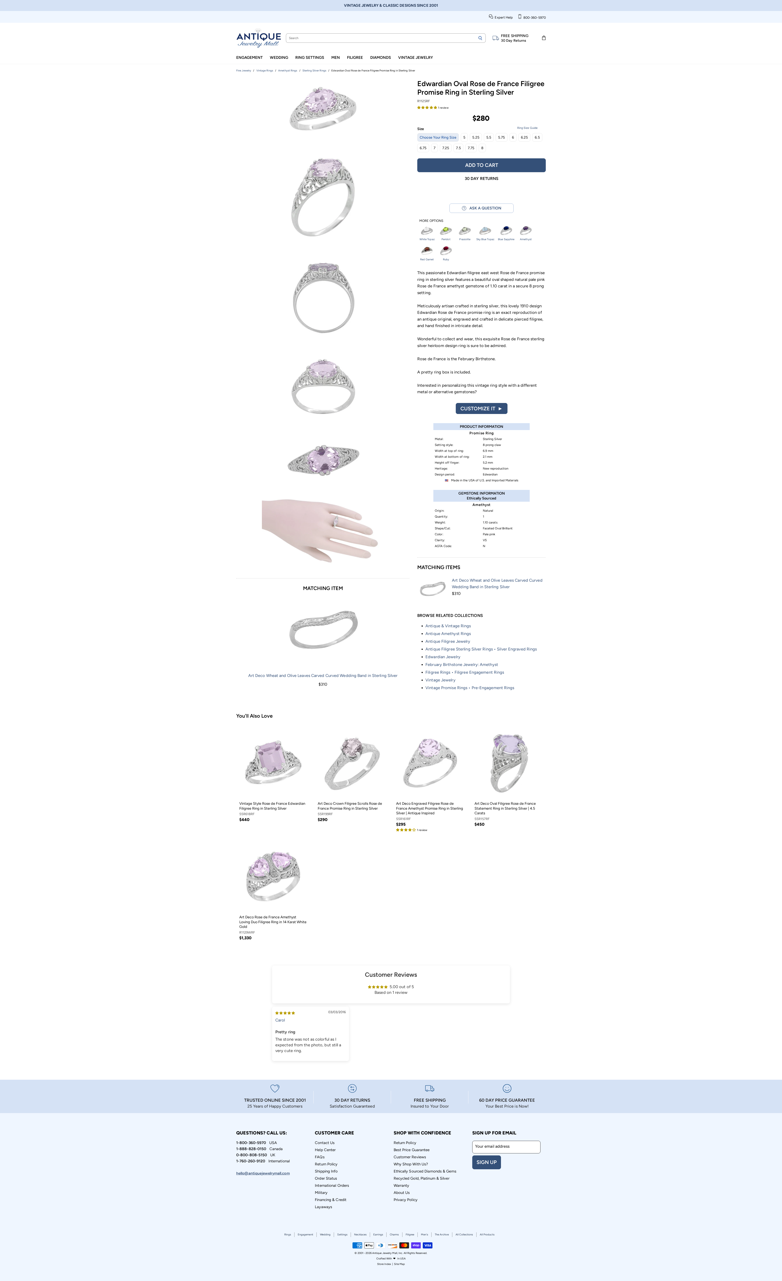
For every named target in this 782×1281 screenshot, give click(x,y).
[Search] (480, 38)
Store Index (384, 1264)
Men (335, 57)
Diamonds (380, 57)
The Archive (442, 1234)
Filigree (355, 57)
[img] (285, 1012)
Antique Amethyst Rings (448, 633)
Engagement (249, 57)
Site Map (399, 1264)
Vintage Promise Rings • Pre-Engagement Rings (469, 687)
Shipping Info (326, 1171)
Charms (394, 1234)
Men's (424, 1234)
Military (321, 1192)
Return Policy (326, 1164)
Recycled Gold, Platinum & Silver (421, 1178)
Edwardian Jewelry (442, 656)
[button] (427, 107)
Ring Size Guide (527, 128)
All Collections (464, 1234)
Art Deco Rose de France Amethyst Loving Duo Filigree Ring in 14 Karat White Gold (272, 922)
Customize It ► (481, 408)
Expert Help (503, 17)
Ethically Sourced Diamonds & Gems (425, 1171)
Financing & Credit (330, 1199)
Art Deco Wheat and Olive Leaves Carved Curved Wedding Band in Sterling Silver (323, 675)
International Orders (332, 1185)
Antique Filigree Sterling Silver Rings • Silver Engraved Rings (481, 649)
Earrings (378, 1234)
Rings (287, 1234)
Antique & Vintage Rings (448, 625)
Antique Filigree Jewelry (447, 641)
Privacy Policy (405, 1199)
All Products (487, 1234)
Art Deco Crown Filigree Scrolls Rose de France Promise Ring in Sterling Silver (350, 806)
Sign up (487, 1162)
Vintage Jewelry (415, 57)
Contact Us (325, 1142)
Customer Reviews (410, 1157)
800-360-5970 (534, 18)
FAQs (319, 1157)
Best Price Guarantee (412, 1149)
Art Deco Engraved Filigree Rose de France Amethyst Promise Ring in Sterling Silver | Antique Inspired (429, 808)
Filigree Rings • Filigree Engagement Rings (464, 672)
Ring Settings (309, 57)
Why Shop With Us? (411, 1164)
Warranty (401, 1185)
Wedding (279, 57)
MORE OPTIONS (431, 221)
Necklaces (360, 1234)
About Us (402, 1192)
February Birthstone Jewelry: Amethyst (461, 664)
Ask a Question (483, 208)
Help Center (325, 1149)
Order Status (326, 1178)
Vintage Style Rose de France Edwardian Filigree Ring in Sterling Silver (272, 806)
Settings (342, 1234)
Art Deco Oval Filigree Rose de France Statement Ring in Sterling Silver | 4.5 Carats (505, 808)
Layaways (323, 1206)
